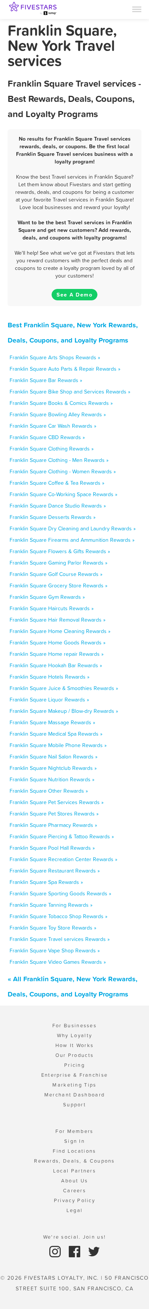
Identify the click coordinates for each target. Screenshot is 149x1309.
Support (74, 1104)
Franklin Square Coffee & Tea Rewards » (57, 483)
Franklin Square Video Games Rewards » (58, 962)
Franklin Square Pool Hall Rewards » (52, 848)
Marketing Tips (74, 1084)
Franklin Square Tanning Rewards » (51, 905)
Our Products (74, 1055)
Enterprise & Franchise (74, 1075)
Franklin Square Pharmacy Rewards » (53, 825)
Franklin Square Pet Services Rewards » (57, 802)
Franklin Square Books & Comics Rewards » (61, 403)
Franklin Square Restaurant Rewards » (55, 870)
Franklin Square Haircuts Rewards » (52, 608)
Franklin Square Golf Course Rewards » (56, 574)
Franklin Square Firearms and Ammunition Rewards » (72, 540)
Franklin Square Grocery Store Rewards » (58, 585)
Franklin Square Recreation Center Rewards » (63, 859)
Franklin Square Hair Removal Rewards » (57, 620)
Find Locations (74, 1151)
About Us (74, 1180)
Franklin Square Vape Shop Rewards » (55, 950)
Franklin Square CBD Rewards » (47, 437)
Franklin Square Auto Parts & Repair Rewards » (65, 369)
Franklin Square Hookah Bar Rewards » (56, 665)
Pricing (74, 1065)
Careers (74, 1190)
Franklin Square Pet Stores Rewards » (54, 813)
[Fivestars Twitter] (94, 1251)
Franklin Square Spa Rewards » (46, 882)
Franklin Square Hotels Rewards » (49, 677)
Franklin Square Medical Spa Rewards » (56, 734)
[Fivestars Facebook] (75, 1251)
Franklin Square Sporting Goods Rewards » (60, 893)
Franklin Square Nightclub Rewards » (53, 768)
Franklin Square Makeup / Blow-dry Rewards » (64, 711)
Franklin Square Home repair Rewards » (57, 654)
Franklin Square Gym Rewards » (47, 597)
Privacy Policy (74, 1200)
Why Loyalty (74, 1035)
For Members (74, 1131)
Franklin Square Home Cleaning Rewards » (60, 631)
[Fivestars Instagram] (56, 1251)
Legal (74, 1210)
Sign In (74, 1141)
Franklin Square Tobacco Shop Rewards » (58, 916)
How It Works (74, 1045)
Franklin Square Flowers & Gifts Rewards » (60, 551)
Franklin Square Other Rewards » (49, 791)
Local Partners (74, 1170)
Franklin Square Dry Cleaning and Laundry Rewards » (73, 528)
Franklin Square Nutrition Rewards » (52, 779)
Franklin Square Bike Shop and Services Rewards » (70, 391)
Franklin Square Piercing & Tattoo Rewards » (62, 836)
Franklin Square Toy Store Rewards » (53, 927)
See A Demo (74, 294)
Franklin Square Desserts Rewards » (53, 517)
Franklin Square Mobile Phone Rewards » (58, 745)
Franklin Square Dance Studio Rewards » (58, 505)
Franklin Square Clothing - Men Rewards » (59, 460)
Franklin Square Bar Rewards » (46, 380)
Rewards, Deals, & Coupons (74, 1161)
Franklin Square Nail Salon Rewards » (53, 756)
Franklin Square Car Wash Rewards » (53, 426)
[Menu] (136, 8)
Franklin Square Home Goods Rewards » (57, 642)
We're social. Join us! (74, 1237)
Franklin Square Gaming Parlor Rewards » (58, 562)
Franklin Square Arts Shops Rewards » (55, 357)
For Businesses (74, 1025)
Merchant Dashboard (74, 1094)
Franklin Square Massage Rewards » (52, 722)
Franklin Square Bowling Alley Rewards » (58, 414)
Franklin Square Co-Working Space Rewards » (63, 494)
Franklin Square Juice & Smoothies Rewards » (64, 688)
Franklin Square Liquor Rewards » (49, 699)
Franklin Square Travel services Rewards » (60, 939)
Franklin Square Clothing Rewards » (52, 448)
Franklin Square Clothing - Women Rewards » (63, 471)
